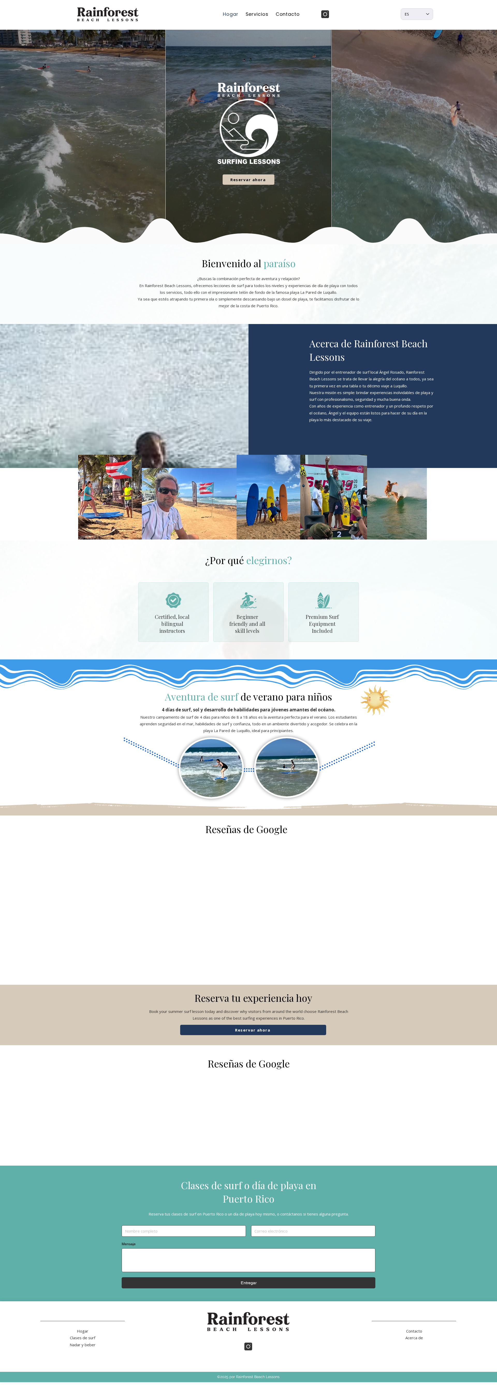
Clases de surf (82, 1333)
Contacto (414, 1327)
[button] (257, 14)
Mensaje (129, 1240)
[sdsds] (325, 14)
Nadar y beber (83, 1340)
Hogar (82, 1327)
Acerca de (414, 1333)
